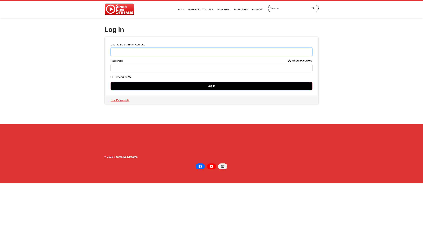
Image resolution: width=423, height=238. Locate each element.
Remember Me (122, 77)
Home (181, 9)
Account (257, 9)
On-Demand (223, 9)
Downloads (241, 9)
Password (117, 60)
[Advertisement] (203, 141)
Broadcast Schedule (200, 9)
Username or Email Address (128, 44)
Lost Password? (120, 100)
